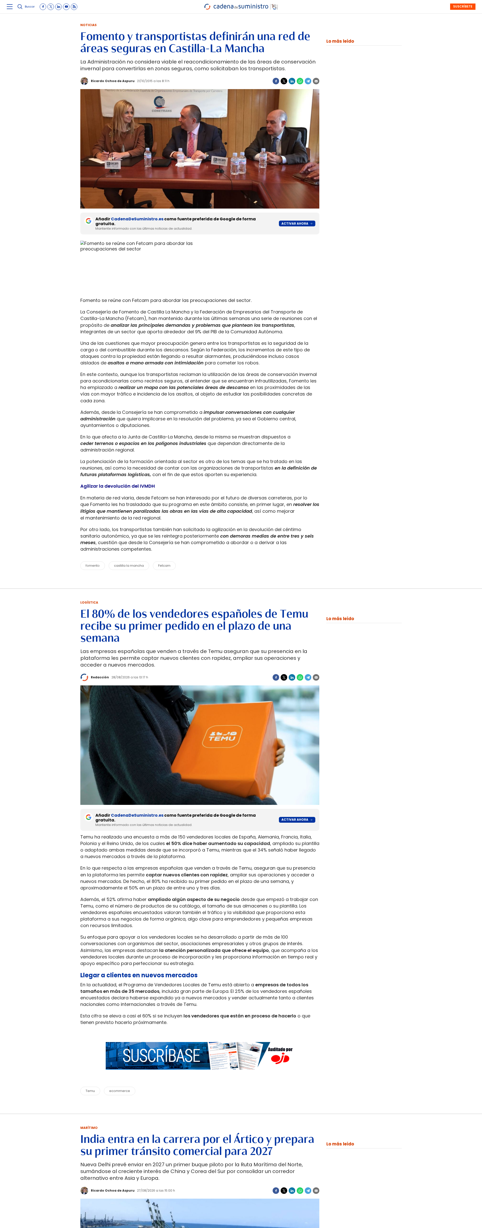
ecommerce (119, 1090)
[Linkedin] (292, 81)
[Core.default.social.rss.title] (74, 7)
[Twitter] (284, 81)
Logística (89, 602)
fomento (93, 565)
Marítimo (89, 1128)
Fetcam (164, 565)
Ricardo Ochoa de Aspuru (113, 81)
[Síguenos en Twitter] (51, 7)
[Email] (316, 81)
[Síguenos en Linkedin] (58, 7)
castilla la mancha (129, 565)
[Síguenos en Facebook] (43, 7)
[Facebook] (276, 81)
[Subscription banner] (200, 1074)
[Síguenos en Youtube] (66, 7)
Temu (90, 1090)
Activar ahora (294, 223)
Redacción (100, 677)
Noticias (88, 25)
